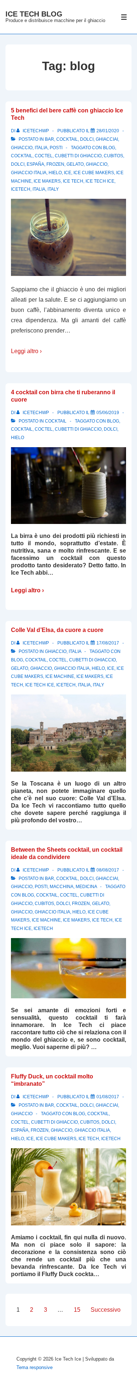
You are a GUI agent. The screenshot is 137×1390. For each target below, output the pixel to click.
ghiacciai (107, 139)
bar (49, 139)
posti (56, 147)
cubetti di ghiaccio (78, 155)
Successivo (106, 1310)
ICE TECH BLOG (33, 14)
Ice (67, 172)
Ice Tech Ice (99, 181)
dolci (87, 139)
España (35, 164)
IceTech (20, 189)
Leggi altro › (26, 351)
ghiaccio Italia (28, 172)
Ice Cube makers (93, 172)
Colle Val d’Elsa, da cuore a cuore (57, 630)
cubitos (113, 155)
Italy (53, 189)
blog (109, 147)
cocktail (67, 139)
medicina (86, 886)
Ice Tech (73, 181)
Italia (41, 147)
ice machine (59, 676)
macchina (61, 886)
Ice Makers (47, 181)
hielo (55, 172)
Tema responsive (34, 1367)
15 (77, 1310)
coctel (44, 155)
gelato (75, 164)
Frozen (55, 164)
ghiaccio (22, 147)
